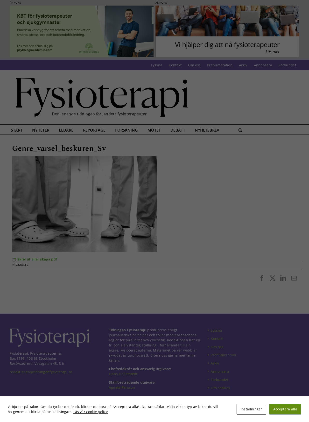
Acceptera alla (285, 409)
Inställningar (251, 409)
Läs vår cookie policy (90, 411)
